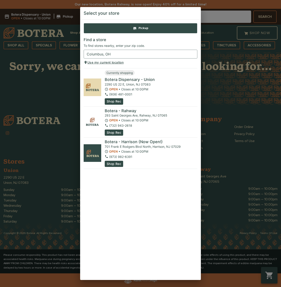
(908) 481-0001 (120, 94)
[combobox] (137, 54)
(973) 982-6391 (120, 157)
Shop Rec (114, 101)
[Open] (194, 54)
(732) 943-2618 (120, 125)
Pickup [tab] (143, 28)
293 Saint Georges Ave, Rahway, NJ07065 (136, 115)
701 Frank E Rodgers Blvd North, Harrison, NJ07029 (143, 146)
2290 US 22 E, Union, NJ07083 (128, 84)
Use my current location (105, 62)
